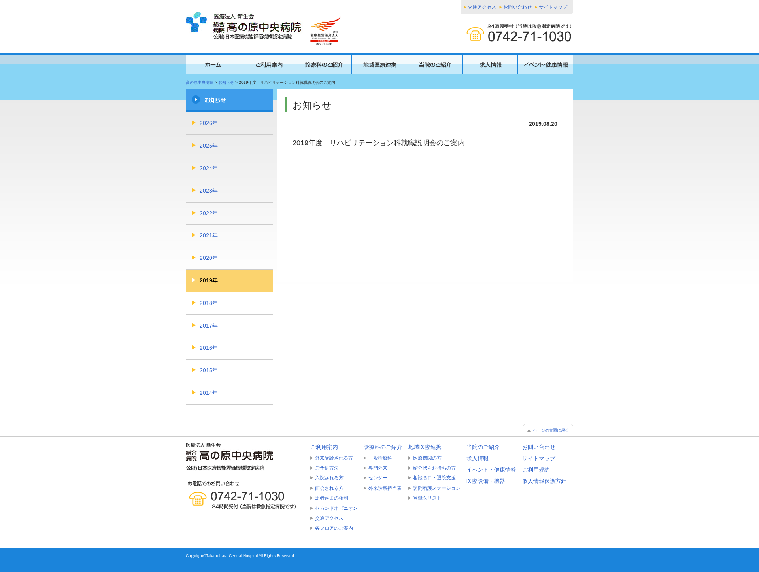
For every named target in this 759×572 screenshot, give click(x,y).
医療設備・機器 (485, 481)
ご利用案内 (324, 447)
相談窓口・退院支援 (434, 478)
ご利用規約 (536, 469)
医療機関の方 (427, 458)
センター (377, 478)
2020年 (209, 258)
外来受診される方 (334, 458)
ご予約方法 (327, 468)
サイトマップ (553, 7)
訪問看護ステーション (437, 488)
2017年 (209, 325)
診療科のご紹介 (383, 447)
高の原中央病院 (199, 82)
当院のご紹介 (483, 447)
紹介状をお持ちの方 (434, 468)
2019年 (209, 280)
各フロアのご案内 (334, 528)
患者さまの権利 (331, 498)
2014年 (209, 393)
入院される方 (329, 478)
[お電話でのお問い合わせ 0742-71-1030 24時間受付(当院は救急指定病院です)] (245, 495)
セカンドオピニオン (336, 508)
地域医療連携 (425, 447)
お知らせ (226, 82)
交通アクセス (482, 7)
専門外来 (377, 468)
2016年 (209, 348)
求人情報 (477, 458)
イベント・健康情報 (491, 469)
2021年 (209, 235)
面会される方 (329, 488)
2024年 (209, 168)
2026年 (209, 123)
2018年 (209, 303)
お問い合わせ (517, 7)
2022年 (209, 213)
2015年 (209, 370)
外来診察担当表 (385, 488)
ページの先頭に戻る (551, 430)
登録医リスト (427, 498)
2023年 (209, 191)
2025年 (209, 145)
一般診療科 (380, 458)
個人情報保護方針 (544, 481)
